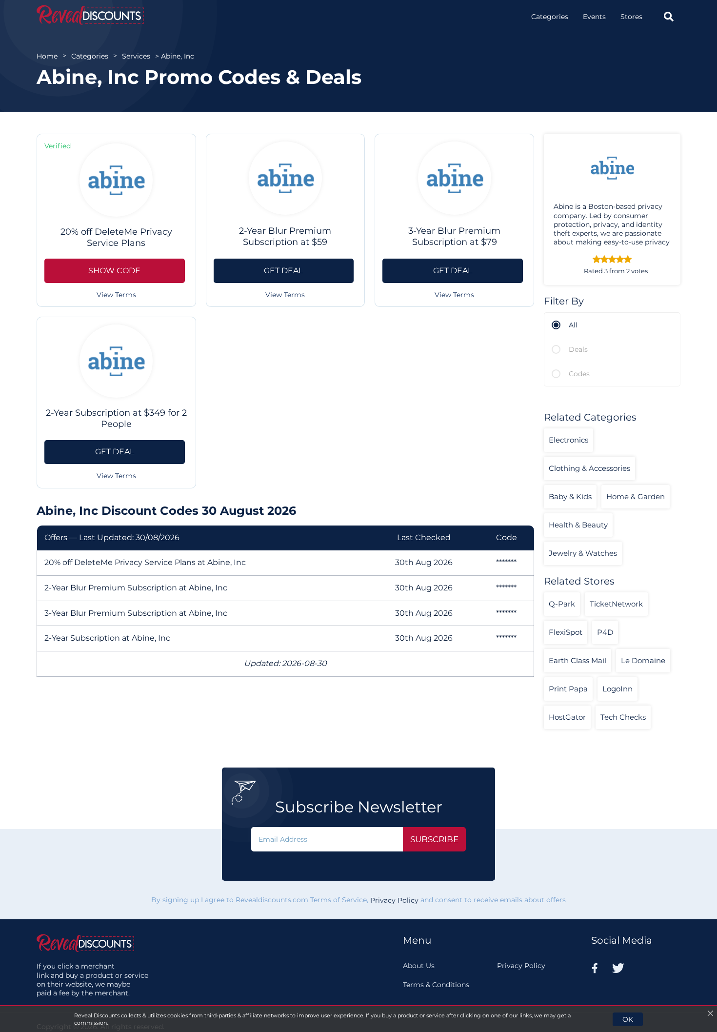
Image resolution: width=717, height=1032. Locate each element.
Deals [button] (578, 349)
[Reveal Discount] (90, 15)
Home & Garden (635, 496)
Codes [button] (579, 373)
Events (594, 16)
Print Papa (568, 688)
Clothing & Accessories (589, 468)
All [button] (573, 325)
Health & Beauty (578, 524)
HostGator (567, 717)
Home (47, 56)
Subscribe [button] (434, 839)
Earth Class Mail (577, 660)
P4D (605, 632)
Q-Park (562, 603)
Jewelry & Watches (583, 553)
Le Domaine (643, 660)
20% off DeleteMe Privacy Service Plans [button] (116, 237)
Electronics (568, 440)
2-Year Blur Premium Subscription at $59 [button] (285, 236)
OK (627, 1019)
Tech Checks (623, 717)
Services (136, 56)
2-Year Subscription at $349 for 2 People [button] (116, 418)
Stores (631, 16)
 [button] (669, 16)
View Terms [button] (116, 294)
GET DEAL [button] (283, 270)
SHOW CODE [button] (114, 270)
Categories (549, 16)
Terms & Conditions (436, 984)
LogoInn (617, 688)
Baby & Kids (570, 496)
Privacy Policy (394, 900)
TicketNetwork (616, 603)
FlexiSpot (565, 632)
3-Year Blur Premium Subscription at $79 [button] (454, 236)
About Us (419, 965)
